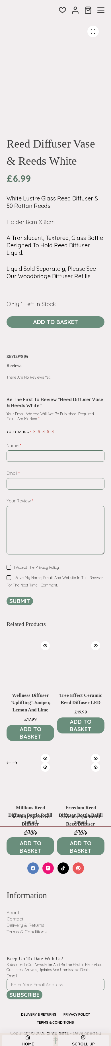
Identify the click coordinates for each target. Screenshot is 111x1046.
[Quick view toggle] (45, 645)
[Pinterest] (78, 868)
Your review (20, 501)
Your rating (19, 431)
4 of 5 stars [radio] (48, 432)
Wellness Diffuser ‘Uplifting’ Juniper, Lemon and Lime (30, 703)
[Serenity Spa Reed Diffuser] (30, 782)
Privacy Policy (47, 567)
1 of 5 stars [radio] (34, 432)
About (13, 912)
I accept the (36, 567)
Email (13, 473)
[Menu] (100, 10)
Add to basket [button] (30, 732)
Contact (15, 919)
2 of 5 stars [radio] (39, 432)
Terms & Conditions (27, 931)
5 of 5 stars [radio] (52, 432)
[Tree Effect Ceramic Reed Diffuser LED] (80, 661)
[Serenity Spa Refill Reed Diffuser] (80, 782)
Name (14, 445)
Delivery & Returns (25, 925)
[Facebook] (33, 868)
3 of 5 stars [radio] (43, 432)
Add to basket (55, 321)
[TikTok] (63, 868)
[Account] (75, 10)
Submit (19, 600)
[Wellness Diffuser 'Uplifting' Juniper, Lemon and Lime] (30, 661)
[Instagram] (48, 868)
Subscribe (24, 994)
